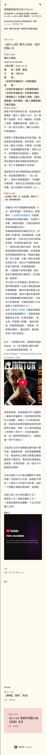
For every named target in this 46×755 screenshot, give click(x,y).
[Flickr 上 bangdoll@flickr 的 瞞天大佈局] (9, 54)
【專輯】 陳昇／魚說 (16, 695)
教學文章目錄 (14, 29)
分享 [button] (5, 569)
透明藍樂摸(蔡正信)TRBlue (18, 9)
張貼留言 (12, 700)
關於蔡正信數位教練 (29, 29)
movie (22, 572)
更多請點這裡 (36, 16)
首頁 (6, 29)
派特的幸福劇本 (21, 215)
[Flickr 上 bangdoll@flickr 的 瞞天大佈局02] (10, 108)
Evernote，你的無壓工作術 (13, 24)
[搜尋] (40, 4)
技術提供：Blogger (25, 747)
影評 (17, 572)
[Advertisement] (23, 664)
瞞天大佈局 (18, 310)
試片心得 (12, 572)
